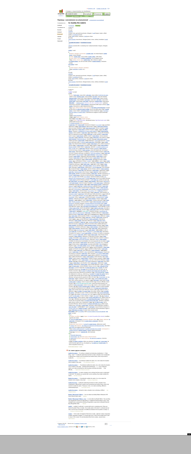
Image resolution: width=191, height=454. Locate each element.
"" (75, 394)
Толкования (69, 16)
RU (108, 8)
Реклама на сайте (83, 423)
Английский (59, 25)
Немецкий (59, 36)
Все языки (59, 29)
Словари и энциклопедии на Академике (78, 11)
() (71, 64)
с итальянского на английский (96, 20)
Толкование (71, 25)
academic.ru (60, 15)
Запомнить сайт (91, 8)
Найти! (107, 14)
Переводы (76, 16)
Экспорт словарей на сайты (62, 426)
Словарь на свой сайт (101, 8)
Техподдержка (77, 423)
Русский (59, 38)
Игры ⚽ (90, 16)
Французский (59, 40)
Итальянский (59, 34)
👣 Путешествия (62, 424)
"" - (77, 398)
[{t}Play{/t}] (72, 27)
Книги (83, 16)
